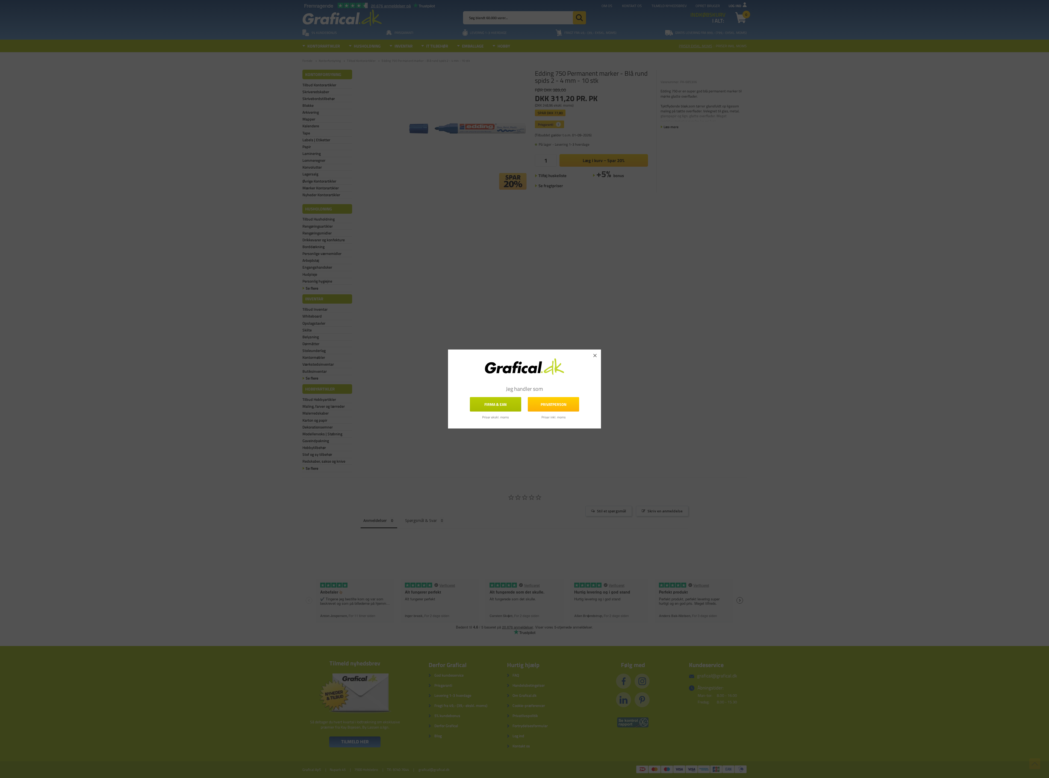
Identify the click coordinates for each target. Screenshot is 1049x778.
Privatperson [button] (554, 404)
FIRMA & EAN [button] (495, 404)
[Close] (595, 356)
